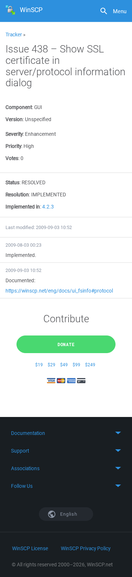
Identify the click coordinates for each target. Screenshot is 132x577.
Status (12, 182)
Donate (66, 344)
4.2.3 (48, 206)
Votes (12, 158)
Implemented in (23, 206)
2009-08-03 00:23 (23, 245)
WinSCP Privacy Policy (85, 548)
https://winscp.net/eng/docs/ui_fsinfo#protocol (59, 290)
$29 (51, 364)
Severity (14, 134)
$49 (64, 364)
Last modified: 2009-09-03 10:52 (39, 227)
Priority (13, 146)
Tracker (14, 34)
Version (14, 119)
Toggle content (66, 433)
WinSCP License (30, 548)
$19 (39, 364)
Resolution (17, 194)
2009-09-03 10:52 (23, 270)
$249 (90, 364)
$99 (76, 364)
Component (19, 107)
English (68, 514)
